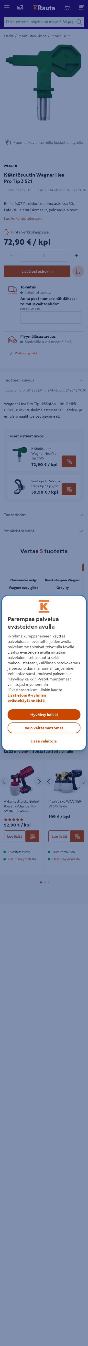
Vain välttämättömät (44, 728)
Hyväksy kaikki (44, 715)
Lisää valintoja (44, 741)
